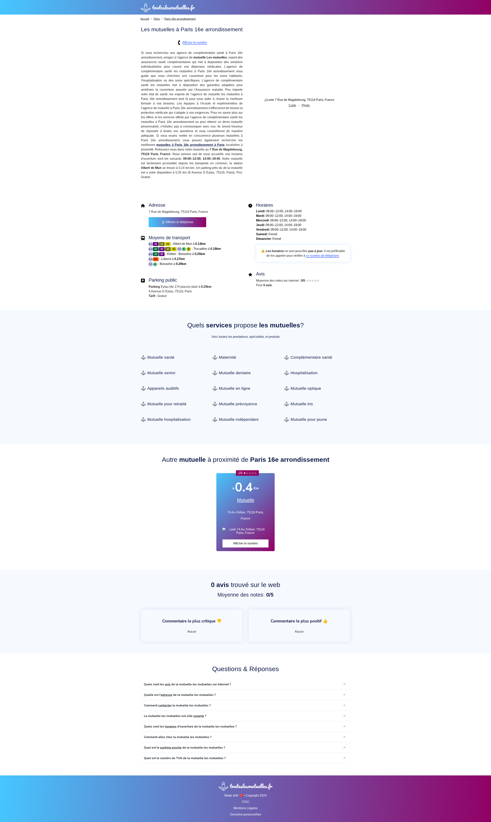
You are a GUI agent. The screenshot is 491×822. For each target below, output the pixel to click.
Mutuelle (245, 500)
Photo (306, 105)
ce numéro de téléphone (322, 255)
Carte (292, 105)
